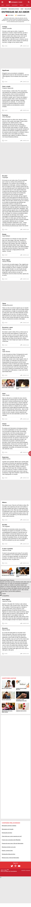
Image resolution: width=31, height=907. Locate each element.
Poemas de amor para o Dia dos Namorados (12, 843)
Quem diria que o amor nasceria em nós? (12, 836)
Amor (22, 8)
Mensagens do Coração (7, 829)
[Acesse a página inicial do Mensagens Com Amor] (15, 2)
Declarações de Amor (7, 832)
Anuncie (28, 870)
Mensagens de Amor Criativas (9, 825)
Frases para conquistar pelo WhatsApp (11, 839)
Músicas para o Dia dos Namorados (10, 857)
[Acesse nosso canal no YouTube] (19, 866)
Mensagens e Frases (14, 8)
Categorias (4, 8)
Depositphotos (14, 871)
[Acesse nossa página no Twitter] (12, 866)
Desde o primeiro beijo (7, 850)
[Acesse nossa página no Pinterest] (15, 866)
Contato (23, 870)
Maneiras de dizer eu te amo (9, 847)
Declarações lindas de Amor (8, 854)
